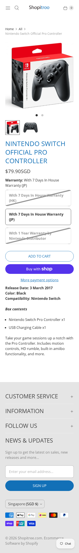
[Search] (16, 8)
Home (9, 29)
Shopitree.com (30, 538)
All (20, 29)
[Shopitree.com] (39, 7)
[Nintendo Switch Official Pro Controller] (39, 75)
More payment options (40, 280)
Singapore (23, 504)
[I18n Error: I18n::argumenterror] (12, 127)
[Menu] (8, 8)
